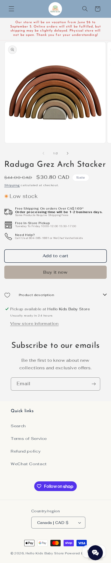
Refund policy (25, 451)
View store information (34, 323)
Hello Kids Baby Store (45, 553)
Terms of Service (29, 438)
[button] (11, 9)
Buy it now (55, 272)
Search (18, 425)
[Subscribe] (94, 384)
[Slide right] (68, 153)
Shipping (12, 185)
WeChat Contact (29, 463)
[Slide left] (43, 153)
